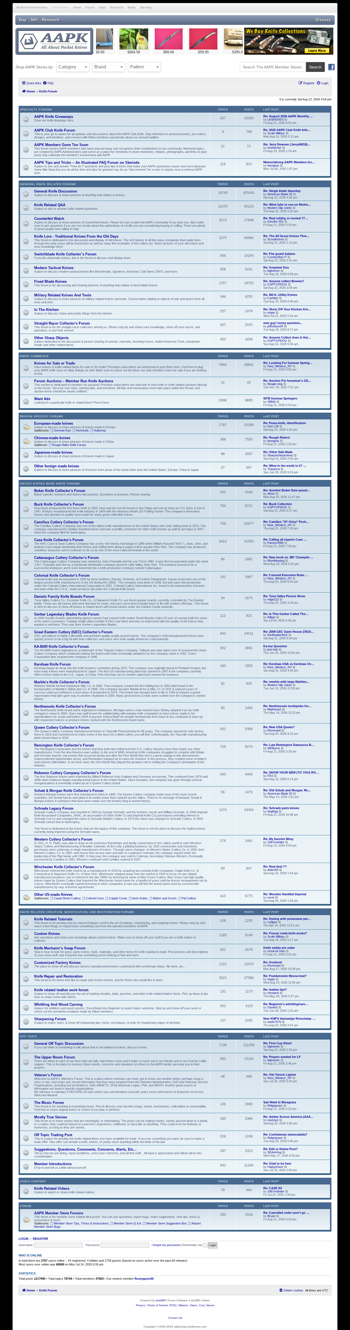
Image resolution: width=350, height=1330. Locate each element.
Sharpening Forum (50, 1019)
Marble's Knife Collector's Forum (62, 682)
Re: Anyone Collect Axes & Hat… (287, 337)
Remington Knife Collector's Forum (64, 745)
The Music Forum (49, 1103)
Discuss (323, 20)
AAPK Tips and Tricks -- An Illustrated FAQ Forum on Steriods (86, 163)
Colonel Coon (95, 898)
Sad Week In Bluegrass (279, 1102)
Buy (23, 20)
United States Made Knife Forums (50, 483)
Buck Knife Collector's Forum (59, 504)
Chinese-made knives (52, 438)
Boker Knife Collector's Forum (59, 491)
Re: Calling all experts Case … (285, 539)
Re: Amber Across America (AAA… (288, 1116)
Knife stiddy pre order (279, 947)
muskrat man (276, 951)
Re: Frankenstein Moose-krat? (285, 976)
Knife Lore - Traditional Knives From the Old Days (76, 236)
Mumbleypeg (275, 560)
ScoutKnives (275, 239)
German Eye (62, 430)
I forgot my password (166, 1245)
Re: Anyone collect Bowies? (283, 281)
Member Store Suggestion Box (166, 1223)
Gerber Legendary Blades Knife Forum (66, 614)
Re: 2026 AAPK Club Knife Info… (287, 130)
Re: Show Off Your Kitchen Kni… (287, 309)
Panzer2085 (275, 542)
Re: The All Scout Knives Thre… (286, 236)
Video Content (33, 1181)
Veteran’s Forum (48, 1075)
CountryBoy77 (277, 257)
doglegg (272, 811)
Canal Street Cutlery (67, 898)
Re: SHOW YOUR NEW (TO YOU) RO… (291, 772)
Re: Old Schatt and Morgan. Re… (287, 790)
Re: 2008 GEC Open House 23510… (288, 631)
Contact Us (175, 1317)
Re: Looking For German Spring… (288, 362)
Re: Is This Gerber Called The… (285, 614)
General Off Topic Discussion (59, 1044)
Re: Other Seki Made (278, 452)
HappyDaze (275, 1166)
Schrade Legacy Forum (54, 808)
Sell (34, 20)
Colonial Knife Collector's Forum (62, 575)
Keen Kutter (140, 898)
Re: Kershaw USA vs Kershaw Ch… (288, 664)
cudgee (272, 922)
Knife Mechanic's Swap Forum (60, 948)
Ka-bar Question (275, 646)
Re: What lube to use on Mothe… (287, 204)
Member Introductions (53, 1164)
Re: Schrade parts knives (281, 808)
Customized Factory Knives (57, 963)
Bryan (271, 1216)
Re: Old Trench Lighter (279, 1074)
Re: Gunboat (272, 962)
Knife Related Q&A (49, 205)
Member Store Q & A (127, 1223)
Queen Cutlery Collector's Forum (62, 727)
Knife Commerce (34, 356)
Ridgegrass (275, 1105)
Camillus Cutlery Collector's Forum (64, 522)
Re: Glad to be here (277, 1163)
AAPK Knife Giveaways (53, 117)
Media (132, 7)
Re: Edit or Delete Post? (280, 1149)
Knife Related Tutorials (53, 919)
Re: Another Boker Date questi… (286, 490)
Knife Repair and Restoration (58, 976)
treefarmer (274, 147)
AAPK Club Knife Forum (54, 130)
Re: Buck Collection (277, 504)
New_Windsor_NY (279, 366)
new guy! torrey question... (282, 323)
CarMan (272, 298)
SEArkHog (274, 1152)
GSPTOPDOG (277, 284)
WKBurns (273, 748)
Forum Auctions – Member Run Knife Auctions (73, 381)
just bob (272, 649)
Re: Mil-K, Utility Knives (280, 294)
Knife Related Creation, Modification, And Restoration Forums (77, 912)
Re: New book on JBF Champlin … (288, 557)
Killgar (271, 617)
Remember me (192, 1245)
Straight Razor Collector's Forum (62, 323)
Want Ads (42, 399)
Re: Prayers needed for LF (282, 1056)
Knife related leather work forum (61, 990)
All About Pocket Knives (32, 7)
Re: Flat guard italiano (279, 253)
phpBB (160, 1300)
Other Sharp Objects (51, 338)
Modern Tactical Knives (54, 268)
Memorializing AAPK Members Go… (289, 162)
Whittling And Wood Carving (58, 1004)
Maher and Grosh (164, 898)
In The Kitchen (46, 310)
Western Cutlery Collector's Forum (63, 839)
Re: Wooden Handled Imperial (284, 894)
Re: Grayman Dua (276, 267)
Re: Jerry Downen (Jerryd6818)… (287, 144)
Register (40, 1238)
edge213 (273, 599)
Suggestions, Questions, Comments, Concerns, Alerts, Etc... (85, 1149)
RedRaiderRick (277, 635)
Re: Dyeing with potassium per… (287, 918)
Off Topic (28, 1036)
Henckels (82, 430)
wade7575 (274, 1021)
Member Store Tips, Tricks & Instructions (81, 1223)
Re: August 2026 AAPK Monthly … (288, 116)
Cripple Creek (118, 898)
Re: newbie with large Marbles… (286, 681)
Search (315, 67)
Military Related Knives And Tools (62, 295)
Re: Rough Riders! (276, 437)
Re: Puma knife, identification (284, 423)
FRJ (270, 775)
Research (116, 7)
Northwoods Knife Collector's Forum (65, 706)
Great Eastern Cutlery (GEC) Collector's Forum (73, 632)
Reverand (274, 730)
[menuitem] (48, 83)
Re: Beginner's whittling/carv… (285, 1004)
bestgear (273, 165)
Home (77, 7)
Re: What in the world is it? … (284, 465)
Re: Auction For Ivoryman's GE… (287, 380)
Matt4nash (274, 709)
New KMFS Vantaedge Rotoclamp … (289, 1018)
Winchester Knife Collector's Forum (64, 867)
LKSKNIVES (275, 119)
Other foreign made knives (56, 466)
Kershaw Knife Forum (52, 664)
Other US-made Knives (53, 894)
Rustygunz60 (144, 1278)
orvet (270, 897)
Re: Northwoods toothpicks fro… (287, 706)
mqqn (271, 312)
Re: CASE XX (272, 1188)
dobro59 (272, 869)
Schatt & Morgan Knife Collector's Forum (69, 791)
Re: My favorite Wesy (278, 839)
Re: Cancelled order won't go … (286, 1212)
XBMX (271, 401)
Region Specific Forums (41, 416)
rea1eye (272, 1120)
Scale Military (276, 133)
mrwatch (273, 992)
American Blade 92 (279, 194)
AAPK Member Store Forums (58, 1213)
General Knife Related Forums (48, 184)
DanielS (272, 1007)
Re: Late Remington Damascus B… (288, 744)
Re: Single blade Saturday (282, 190)
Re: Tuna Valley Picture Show (284, 596)
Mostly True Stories (50, 1117)
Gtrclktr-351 (275, 221)
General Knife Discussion (55, 191)
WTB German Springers (280, 398)
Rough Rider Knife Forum (69, 445)
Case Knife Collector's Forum (59, 540)
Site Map (145, 7)
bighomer (273, 270)
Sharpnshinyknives (280, 455)
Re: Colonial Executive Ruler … (285, 575)
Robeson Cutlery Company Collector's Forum (72, 773)
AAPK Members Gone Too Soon (61, 145)
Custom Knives (47, 934)
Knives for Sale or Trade (54, 363)
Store (102, 7)
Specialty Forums (36, 109)
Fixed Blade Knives (50, 281)
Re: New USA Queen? (279, 727)
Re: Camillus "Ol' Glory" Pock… (286, 521)
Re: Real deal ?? (275, 866)
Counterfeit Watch (49, 219)
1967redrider (275, 842)
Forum (90, 7)
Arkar (271, 493)
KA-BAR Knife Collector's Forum (61, 646)
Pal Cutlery (189, 898)
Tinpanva (273, 469)
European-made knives (53, 423)
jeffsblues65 (275, 326)
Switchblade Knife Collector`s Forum (65, 254)
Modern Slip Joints (279, 207)
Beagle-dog (274, 384)
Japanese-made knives (53, 452)
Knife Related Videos (51, 1188)
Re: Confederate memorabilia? (285, 1134)
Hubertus (100, 430)
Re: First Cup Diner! (277, 1043)
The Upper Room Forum (54, 1057)
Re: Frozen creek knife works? (285, 933)
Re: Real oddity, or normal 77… (285, 218)
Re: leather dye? (275, 989)
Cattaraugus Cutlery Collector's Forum (66, 558)
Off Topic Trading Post (53, 1135)
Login (23, 1238)
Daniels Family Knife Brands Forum (64, 596)
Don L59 (273, 426)
